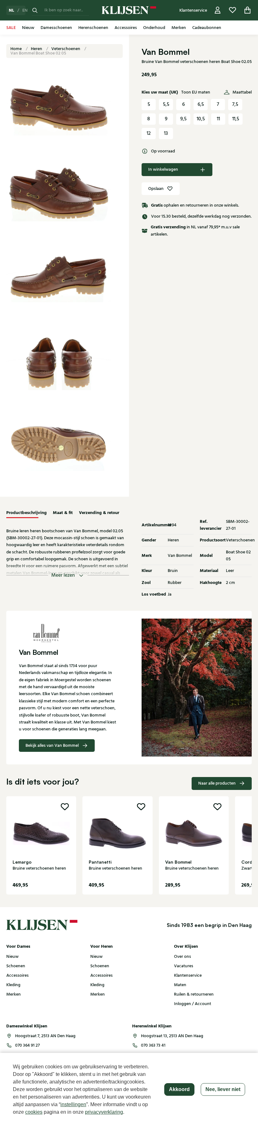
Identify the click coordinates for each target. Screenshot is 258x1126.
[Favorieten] (232, 10)
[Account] (217, 10)
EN (25, 10)
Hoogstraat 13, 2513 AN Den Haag (172, 1036)
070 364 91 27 (27, 1045)
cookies (33, 1112)
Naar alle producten (217, 783)
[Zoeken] (35, 10)
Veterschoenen (66, 49)
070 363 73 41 (153, 1045)
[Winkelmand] (247, 10)
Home (16, 49)
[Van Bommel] (67, 632)
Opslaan (156, 189)
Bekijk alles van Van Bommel (52, 745)
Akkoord (179, 1089)
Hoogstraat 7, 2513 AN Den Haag (45, 1036)
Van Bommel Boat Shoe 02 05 (38, 53)
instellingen (73, 1104)
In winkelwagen (163, 169)
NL (11, 10)
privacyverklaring (104, 1112)
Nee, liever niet (222, 1089)
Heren (37, 49)
